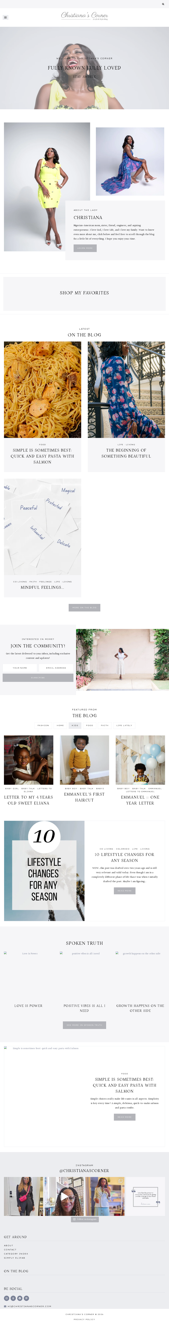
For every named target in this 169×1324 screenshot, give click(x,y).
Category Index (16, 1254)
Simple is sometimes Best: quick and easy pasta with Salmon (42, 456)
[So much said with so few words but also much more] (145, 1196)
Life (120, 445)
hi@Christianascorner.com (29, 1306)
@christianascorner (84, 1170)
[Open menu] (5, 17)
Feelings (45, 582)
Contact (10, 1250)
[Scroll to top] (161, 1318)
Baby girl (12, 789)
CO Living (20, 582)
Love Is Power (29, 1006)
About (8, 1245)
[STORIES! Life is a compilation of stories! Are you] (64, 1196)
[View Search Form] (163, 4)
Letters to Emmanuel (140, 791)
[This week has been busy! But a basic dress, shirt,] (104, 1196)
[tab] (43, 725)
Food (42, 445)
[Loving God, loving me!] (23, 1196)
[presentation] (42, 390)
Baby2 (100, 789)
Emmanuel (155, 789)
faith (33, 582)
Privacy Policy (84, 1319)
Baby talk (28, 789)
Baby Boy (71, 789)
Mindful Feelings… (42, 587)
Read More (126, 892)
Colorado (123, 849)
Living (130, 445)
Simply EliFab (14, 1258)
